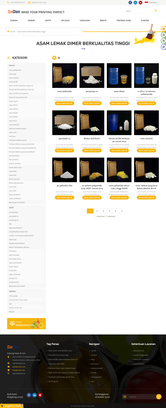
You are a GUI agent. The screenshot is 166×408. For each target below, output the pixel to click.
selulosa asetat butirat (17, 128)
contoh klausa (138, 364)
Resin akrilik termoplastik (18, 93)
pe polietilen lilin (64, 185)
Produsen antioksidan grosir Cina (61, 377)
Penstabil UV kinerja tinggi (58, 355)
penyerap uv (14, 220)
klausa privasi (138, 350)
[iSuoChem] (41, 12)
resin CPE (12, 187)
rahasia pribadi (96, 368)
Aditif (48, 20)
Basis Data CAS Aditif (17, 286)
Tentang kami (124, 20)
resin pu (12, 136)
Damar (31, 20)
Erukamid (12, 270)
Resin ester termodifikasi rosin (60, 350)
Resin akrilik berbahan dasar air (21, 85)
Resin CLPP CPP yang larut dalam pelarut (64, 372)
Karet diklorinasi (15, 167)
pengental (13, 278)
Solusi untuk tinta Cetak (18, 300)
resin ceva (13, 121)
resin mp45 (13, 101)
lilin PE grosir (53, 381)
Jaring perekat (14, 155)
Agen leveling (14, 255)
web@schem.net (39, 2)
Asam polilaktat (15, 198)
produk (94, 355)
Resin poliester (14, 194)
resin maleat (14, 78)
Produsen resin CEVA (56, 364)
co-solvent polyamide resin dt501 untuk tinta (92, 187)
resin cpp (12, 74)
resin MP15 (13, 105)
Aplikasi (65, 20)
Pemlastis (12, 251)
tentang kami (96, 377)
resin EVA (12, 191)
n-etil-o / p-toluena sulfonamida (21, 235)
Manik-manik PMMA (17, 243)
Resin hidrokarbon (16, 183)
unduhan (85, 20)
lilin (10, 224)
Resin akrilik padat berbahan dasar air (63, 359)
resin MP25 (13, 109)
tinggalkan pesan (13, 406)
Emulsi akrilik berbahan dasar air (21, 89)
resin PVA (12, 175)
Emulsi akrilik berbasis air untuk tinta (119, 140)
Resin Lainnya (14, 179)
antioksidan (13, 212)
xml (92, 381)
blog (92, 359)
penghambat (14, 282)
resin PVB (12, 171)
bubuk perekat (14, 163)
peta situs (95, 364)
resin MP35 (13, 113)
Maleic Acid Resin (92, 138)
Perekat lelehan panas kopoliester (22, 152)
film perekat (13, 159)
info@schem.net (18, 370)
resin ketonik (14, 124)
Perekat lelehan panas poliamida (21, 144)
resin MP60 (13, 117)
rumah (14, 20)
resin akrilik (13, 82)
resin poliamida (15, 70)
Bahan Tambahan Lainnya (19, 247)
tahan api (12, 239)
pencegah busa (15, 259)
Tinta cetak (13, 296)
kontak (145, 20)
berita (103, 20)
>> (122, 211)
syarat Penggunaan (140, 355)
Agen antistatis (14, 274)
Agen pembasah (15, 263)
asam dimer (13, 266)
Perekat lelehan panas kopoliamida (22, 148)
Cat (10, 304)
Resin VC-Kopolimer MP (18, 97)
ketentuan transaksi (141, 359)
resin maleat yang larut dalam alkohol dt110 (146, 187)
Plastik (11, 312)
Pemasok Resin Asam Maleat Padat (62, 368)
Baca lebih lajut (63, 103)
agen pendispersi (15, 228)
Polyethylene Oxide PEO (18, 232)
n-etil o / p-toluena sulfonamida (146, 92)
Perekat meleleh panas (18, 140)
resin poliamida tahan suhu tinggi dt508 (119, 187)
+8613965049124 (17, 2)
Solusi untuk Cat (15, 308)
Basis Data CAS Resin (17, 202)
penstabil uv (14, 216)
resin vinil (12, 132)
